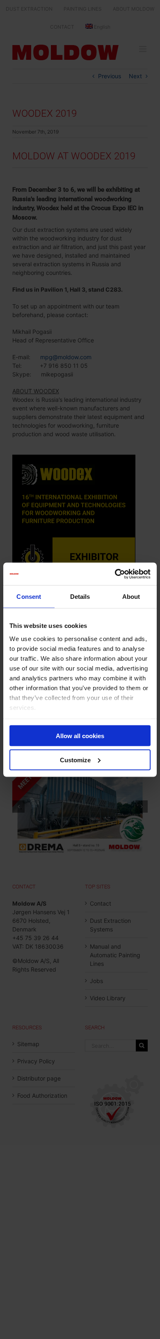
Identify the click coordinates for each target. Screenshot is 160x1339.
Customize (75, 759)
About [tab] (131, 596)
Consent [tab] (28, 596)
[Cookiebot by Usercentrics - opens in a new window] (115, 574)
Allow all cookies (80, 735)
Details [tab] (80, 596)
